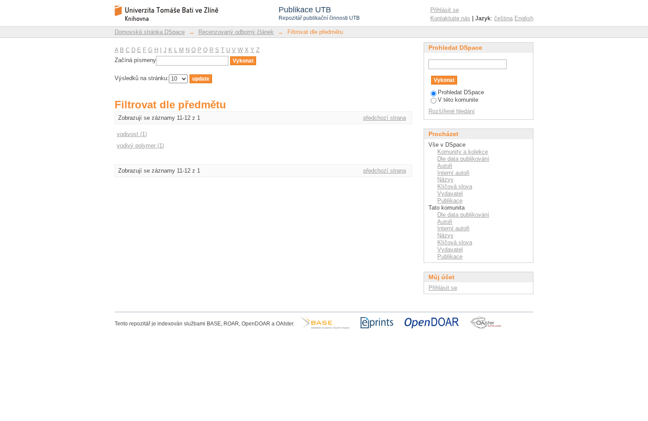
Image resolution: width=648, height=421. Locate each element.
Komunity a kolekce (462, 151)
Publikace (449, 200)
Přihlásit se (444, 10)
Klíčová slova (454, 186)
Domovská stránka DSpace (150, 32)
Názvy (445, 179)
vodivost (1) (132, 134)
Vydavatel (450, 193)
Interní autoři (453, 173)
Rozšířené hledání (451, 111)
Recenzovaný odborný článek (236, 32)
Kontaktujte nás (450, 18)
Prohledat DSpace (461, 92)
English (523, 18)
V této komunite (458, 99)
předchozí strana (384, 117)
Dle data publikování (463, 158)
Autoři (444, 165)
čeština (503, 18)
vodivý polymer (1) (140, 145)
